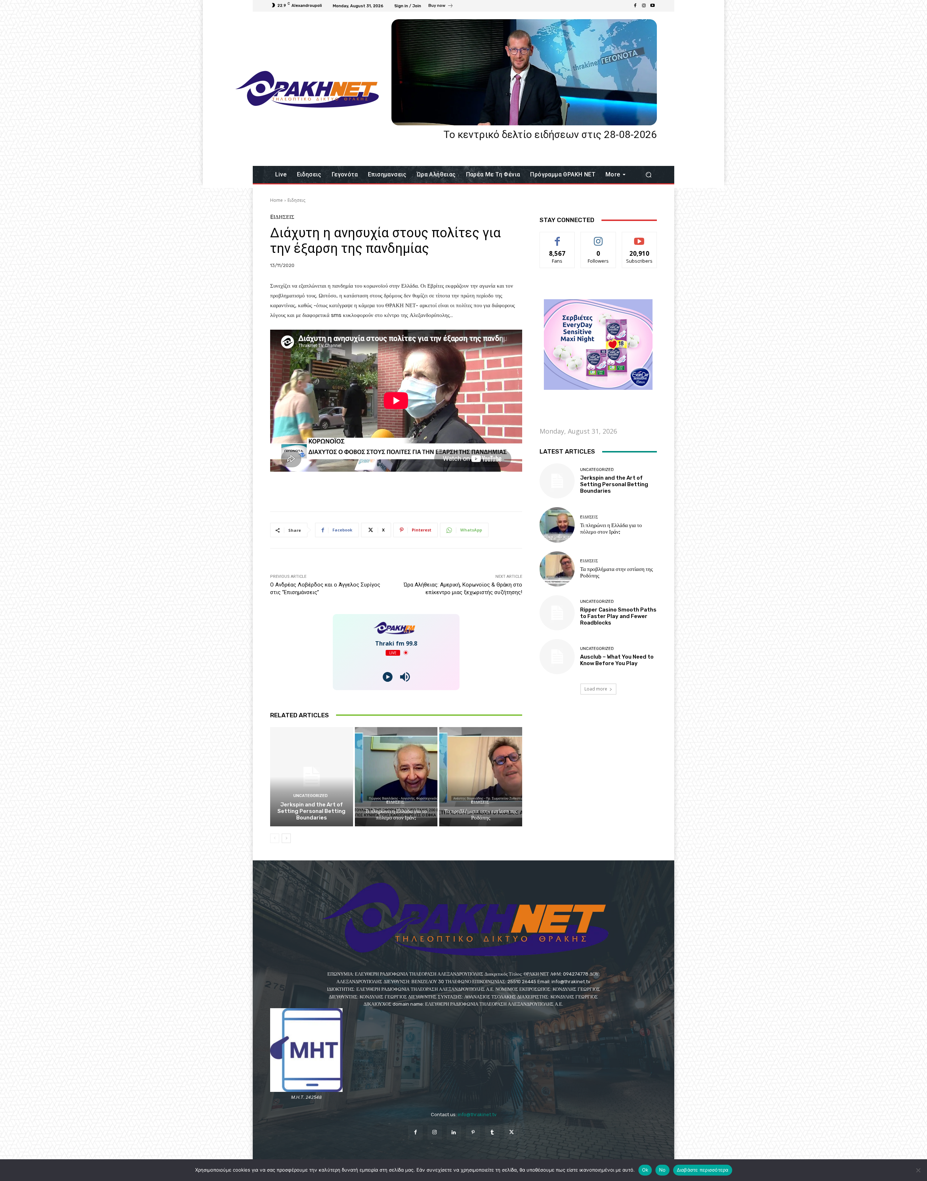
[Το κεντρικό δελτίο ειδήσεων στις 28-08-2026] (524, 72)
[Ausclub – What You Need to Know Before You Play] (557, 656)
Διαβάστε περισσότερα (703, 1170)
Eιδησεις (296, 200)
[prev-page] (274, 838)
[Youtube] (652, 5)
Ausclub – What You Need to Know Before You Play (617, 660)
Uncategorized (310, 796)
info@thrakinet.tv (477, 1114)
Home (276, 200)
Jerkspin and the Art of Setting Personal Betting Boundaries (311, 811)
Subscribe (639, 237)
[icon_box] (440, 7)
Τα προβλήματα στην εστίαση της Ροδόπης (480, 814)
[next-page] (286, 838)
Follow (598, 237)
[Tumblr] (492, 1133)
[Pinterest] (473, 1133)
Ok (645, 1170)
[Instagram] (643, 5)
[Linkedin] (454, 1133)
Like (557, 237)
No (662, 1170)
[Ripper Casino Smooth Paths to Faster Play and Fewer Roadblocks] (557, 612)
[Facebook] (635, 5)
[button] (648, 174)
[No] (918, 1170)
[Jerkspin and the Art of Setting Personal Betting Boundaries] (311, 776)
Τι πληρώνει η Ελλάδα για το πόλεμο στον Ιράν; (396, 814)
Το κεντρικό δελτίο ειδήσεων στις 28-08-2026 (550, 135)
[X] (511, 1133)
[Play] (388, 677)
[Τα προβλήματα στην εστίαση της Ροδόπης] (480, 776)
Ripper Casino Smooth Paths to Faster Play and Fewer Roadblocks (618, 616)
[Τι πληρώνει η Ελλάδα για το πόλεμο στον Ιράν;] (396, 776)
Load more (595, 689)
